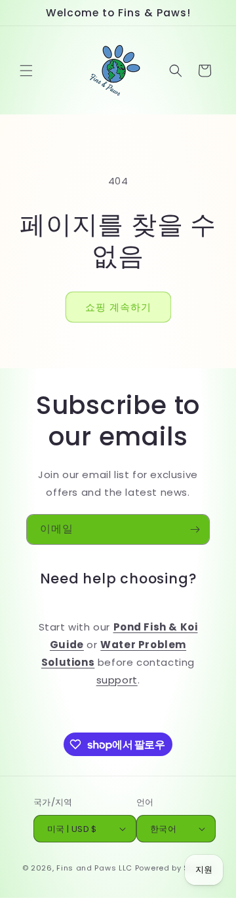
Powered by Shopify (174, 868)
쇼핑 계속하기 (118, 307)
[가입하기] (194, 529)
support (117, 680)
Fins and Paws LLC (94, 868)
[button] (26, 70)
